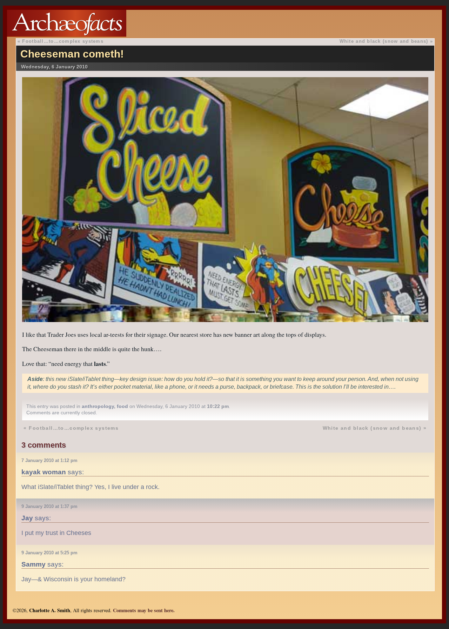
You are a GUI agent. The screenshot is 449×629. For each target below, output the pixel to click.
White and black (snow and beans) (384, 41)
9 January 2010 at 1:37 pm (49, 506)
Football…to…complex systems (62, 41)
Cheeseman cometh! (72, 54)
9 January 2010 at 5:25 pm (49, 552)
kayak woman (43, 472)
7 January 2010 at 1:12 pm (49, 460)
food (122, 406)
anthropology (98, 406)
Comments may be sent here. (144, 610)
